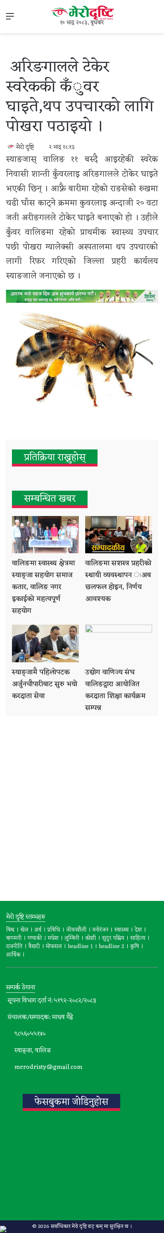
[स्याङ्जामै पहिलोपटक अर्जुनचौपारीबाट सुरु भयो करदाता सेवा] (45, 643)
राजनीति (14, 946)
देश (138, 930)
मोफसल (54, 946)
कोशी (90, 938)
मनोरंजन (100, 930)
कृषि (134, 946)
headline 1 (80, 946)
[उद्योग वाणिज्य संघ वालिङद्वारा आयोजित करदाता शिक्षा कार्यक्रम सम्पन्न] (118, 643)
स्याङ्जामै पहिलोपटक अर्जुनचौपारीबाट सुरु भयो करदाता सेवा (44, 684)
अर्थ (37, 930)
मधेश (53, 938)
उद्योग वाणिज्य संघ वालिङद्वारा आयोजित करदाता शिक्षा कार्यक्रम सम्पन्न (115, 690)
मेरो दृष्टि (25, 147)
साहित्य (137, 938)
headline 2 (111, 946)
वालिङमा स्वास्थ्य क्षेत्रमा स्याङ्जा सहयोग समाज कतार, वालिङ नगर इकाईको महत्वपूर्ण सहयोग (43, 587)
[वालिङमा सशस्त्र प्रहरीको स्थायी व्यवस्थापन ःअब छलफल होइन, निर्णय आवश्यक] (118, 535)
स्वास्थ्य (121, 930)
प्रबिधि (53, 930)
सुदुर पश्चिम (113, 938)
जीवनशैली (76, 930)
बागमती (13, 938)
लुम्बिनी (71, 938)
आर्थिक (13, 955)
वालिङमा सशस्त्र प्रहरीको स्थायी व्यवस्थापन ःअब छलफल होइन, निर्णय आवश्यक (118, 581)
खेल (24, 930)
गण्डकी (34, 938)
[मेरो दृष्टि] (82, 13)
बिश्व (10, 930)
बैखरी (34, 946)
